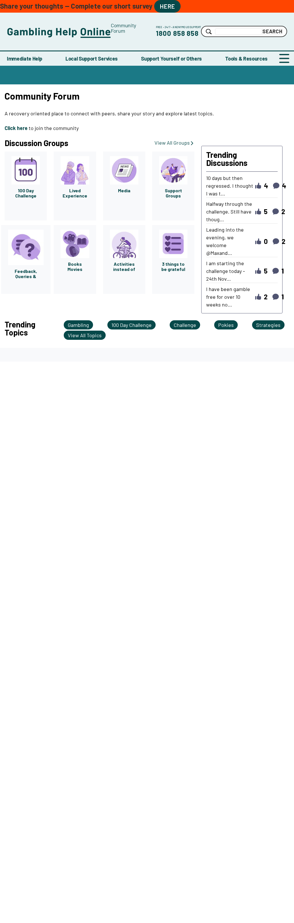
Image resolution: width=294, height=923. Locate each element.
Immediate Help (24, 58)
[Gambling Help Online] (59, 31)
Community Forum (123, 28)
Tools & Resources (246, 58)
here (167, 6)
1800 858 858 (177, 33)
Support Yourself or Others (171, 58)
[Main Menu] (284, 58)
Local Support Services (91, 58)
